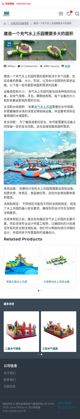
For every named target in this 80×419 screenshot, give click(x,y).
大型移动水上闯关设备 (57, 282)
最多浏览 (9, 304)
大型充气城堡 (50, 348)
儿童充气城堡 (13, 348)
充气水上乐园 (43, 107)
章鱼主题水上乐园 (16, 282)
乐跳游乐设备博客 (20, 23)
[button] (38, 290)
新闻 (67, 66)
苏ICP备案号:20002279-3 (67, 407)
